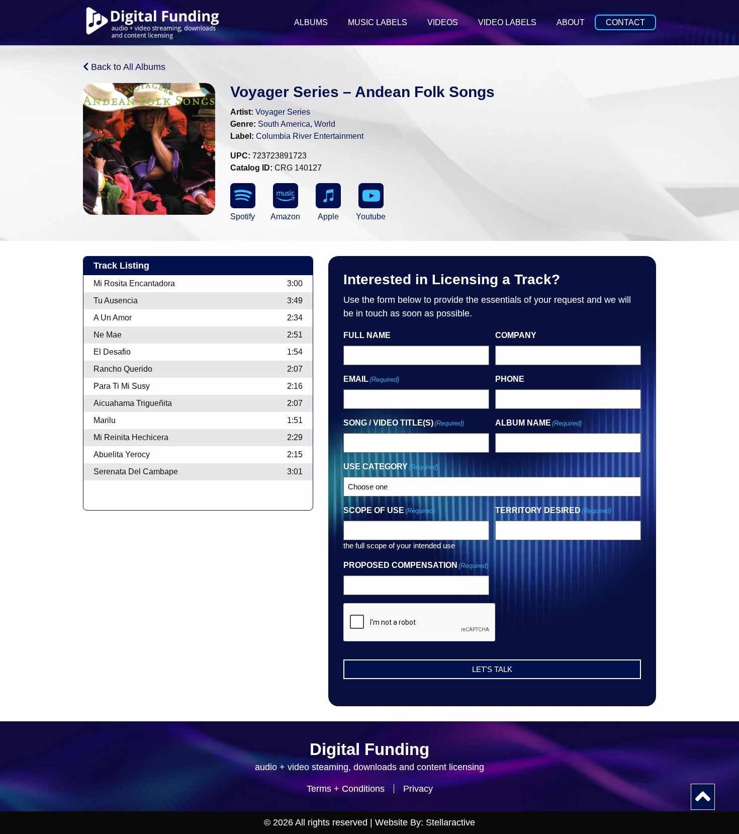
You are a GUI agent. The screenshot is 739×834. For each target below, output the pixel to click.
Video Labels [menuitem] (507, 22)
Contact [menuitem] (625, 22)
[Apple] (328, 195)
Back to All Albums (126, 67)
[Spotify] (242, 195)
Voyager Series (282, 112)
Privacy (418, 788)
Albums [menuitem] (311, 22)
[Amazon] (285, 195)
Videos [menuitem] (442, 22)
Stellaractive (450, 822)
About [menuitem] (571, 22)
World (324, 124)
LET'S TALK (492, 669)
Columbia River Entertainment (309, 136)
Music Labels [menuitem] (377, 22)
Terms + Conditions (346, 788)
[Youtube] (371, 195)
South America (284, 124)
